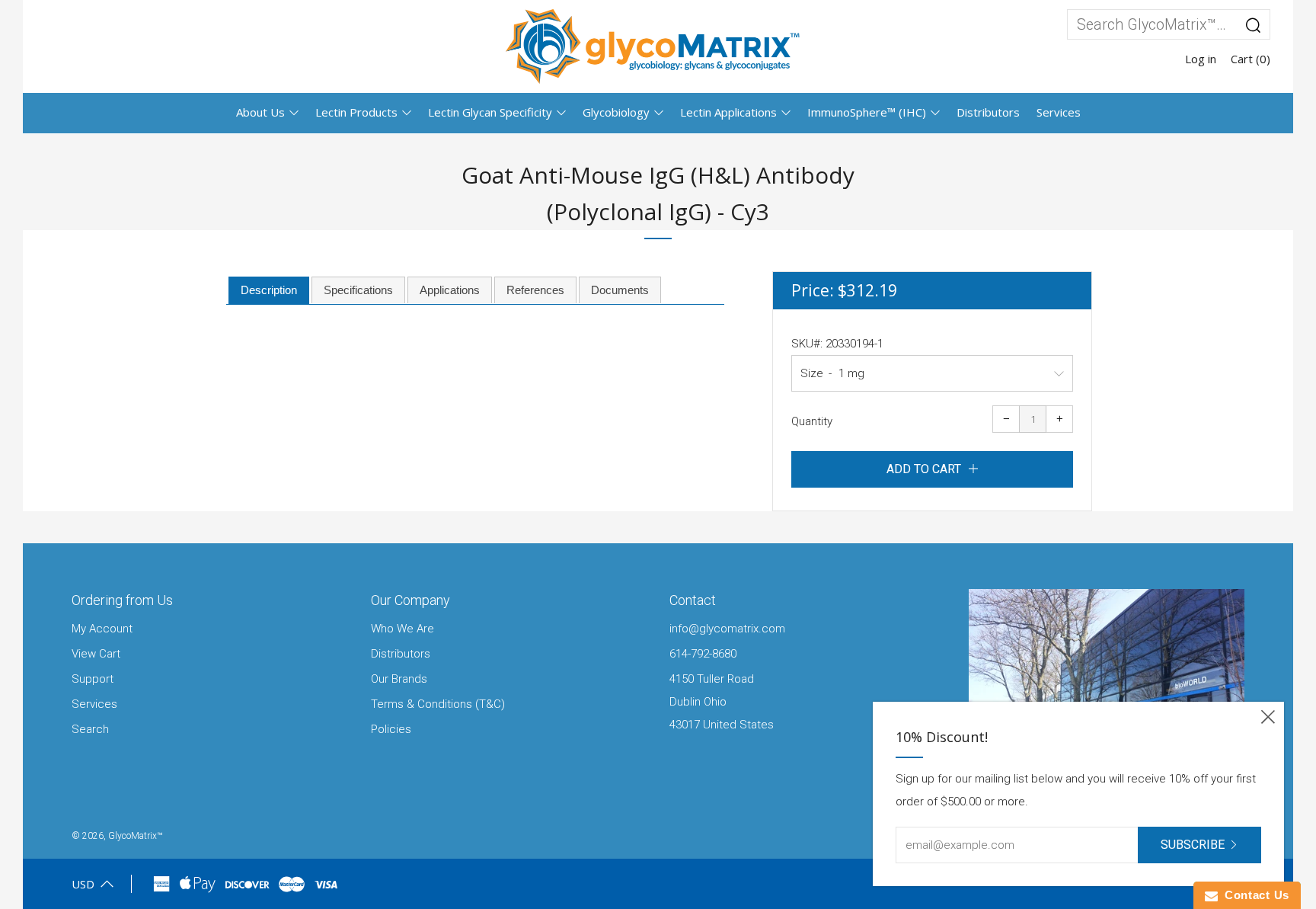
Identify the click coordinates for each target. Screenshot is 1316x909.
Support (92, 679)
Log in (1200, 58)
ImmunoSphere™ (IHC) (866, 112)
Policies (391, 729)
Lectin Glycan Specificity (490, 112)
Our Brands (399, 679)
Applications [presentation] (450, 289)
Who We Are (402, 628)
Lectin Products (356, 112)
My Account (102, 628)
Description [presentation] (269, 289)
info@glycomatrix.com (727, 628)
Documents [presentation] (620, 289)
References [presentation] (535, 289)
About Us (260, 112)
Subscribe (1193, 844)
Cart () (1250, 58)
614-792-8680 (702, 654)
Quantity (811, 421)
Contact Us (1253, 894)
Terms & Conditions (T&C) (438, 704)
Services (1059, 112)
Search (90, 729)
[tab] (268, 291)
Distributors (988, 112)
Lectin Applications (728, 112)
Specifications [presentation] (358, 289)
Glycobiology (616, 112)
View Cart (96, 654)
